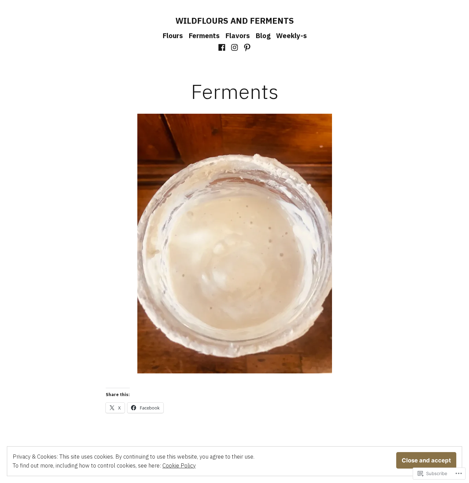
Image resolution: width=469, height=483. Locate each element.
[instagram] (234, 46)
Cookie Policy (179, 465)
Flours (172, 35)
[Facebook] (222, 46)
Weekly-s (291, 35)
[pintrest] (246, 46)
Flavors (237, 35)
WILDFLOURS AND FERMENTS (234, 20)
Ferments (204, 35)
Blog (263, 35)
